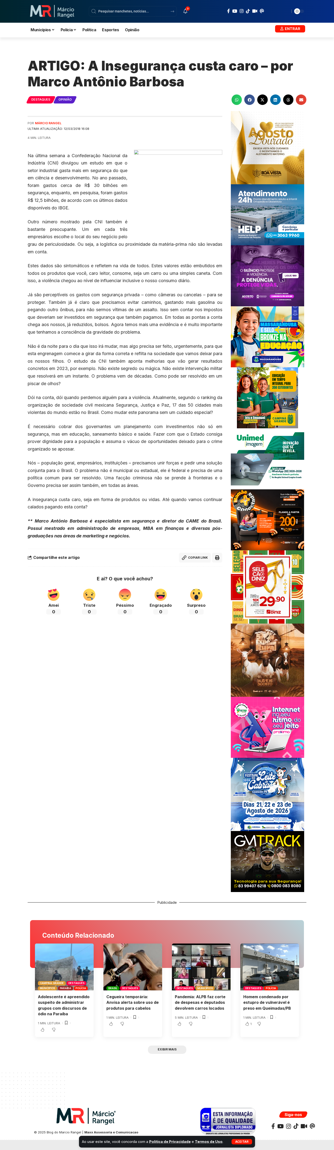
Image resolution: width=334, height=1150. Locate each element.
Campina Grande (52, 983)
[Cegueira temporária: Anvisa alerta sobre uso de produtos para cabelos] (132, 967)
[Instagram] (241, 11)
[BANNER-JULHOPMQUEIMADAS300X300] (267, 659)
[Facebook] (228, 11)
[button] (242, 1141)
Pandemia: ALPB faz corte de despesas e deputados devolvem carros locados (200, 1002)
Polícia (81, 988)
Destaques (40, 99)
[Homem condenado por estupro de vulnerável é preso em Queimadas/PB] (269, 967)
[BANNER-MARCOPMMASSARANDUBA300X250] (267, 336)
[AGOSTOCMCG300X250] (267, 275)
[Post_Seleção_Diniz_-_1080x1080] (267, 586)
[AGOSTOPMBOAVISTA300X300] (267, 147)
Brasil (113, 988)
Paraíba (65, 988)
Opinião (64, 99)
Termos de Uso (209, 1142)
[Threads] (261, 11)
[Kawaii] (254, 11)
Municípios (48, 988)
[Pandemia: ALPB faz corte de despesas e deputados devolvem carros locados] (201, 967)
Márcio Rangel (48, 123)
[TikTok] (248, 11)
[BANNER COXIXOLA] (267, 794)
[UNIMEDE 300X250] (267, 458)
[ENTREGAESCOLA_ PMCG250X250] (267, 397)
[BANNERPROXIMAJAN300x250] (267, 726)
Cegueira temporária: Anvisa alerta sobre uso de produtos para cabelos (132, 1002)
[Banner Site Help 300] (267, 214)
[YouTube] (234, 11)
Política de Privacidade (170, 1142)
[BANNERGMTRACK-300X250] (267, 861)
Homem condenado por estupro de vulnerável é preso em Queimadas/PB (267, 1002)
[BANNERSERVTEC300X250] (267, 519)
